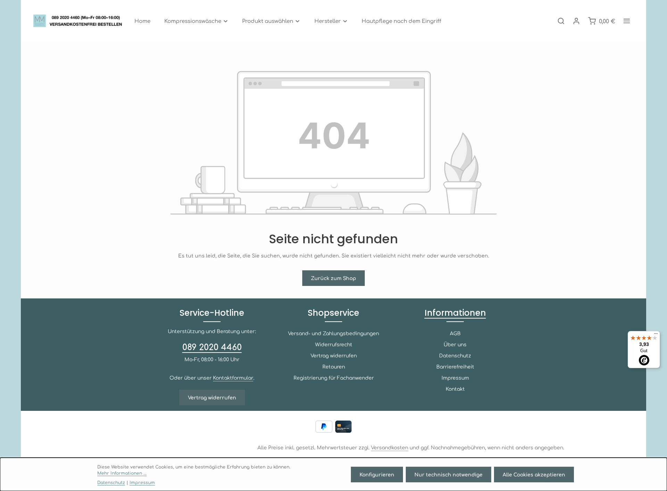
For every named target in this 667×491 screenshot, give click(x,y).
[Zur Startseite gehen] (79, 21)
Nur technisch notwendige (448, 474)
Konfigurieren (377, 474)
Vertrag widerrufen (212, 397)
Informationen (455, 313)
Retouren (333, 366)
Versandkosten (389, 447)
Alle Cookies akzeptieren (534, 474)
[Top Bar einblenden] (627, 21)
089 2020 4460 (212, 346)
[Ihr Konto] (576, 21)
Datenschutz (455, 355)
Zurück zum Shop (333, 278)
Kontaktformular (233, 377)
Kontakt (455, 389)
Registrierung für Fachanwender (334, 377)
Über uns (455, 344)
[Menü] (656, 335)
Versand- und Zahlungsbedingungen (333, 333)
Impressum (455, 377)
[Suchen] (561, 21)
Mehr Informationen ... (122, 473)
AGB (455, 333)
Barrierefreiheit (455, 366)
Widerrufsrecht (333, 344)
